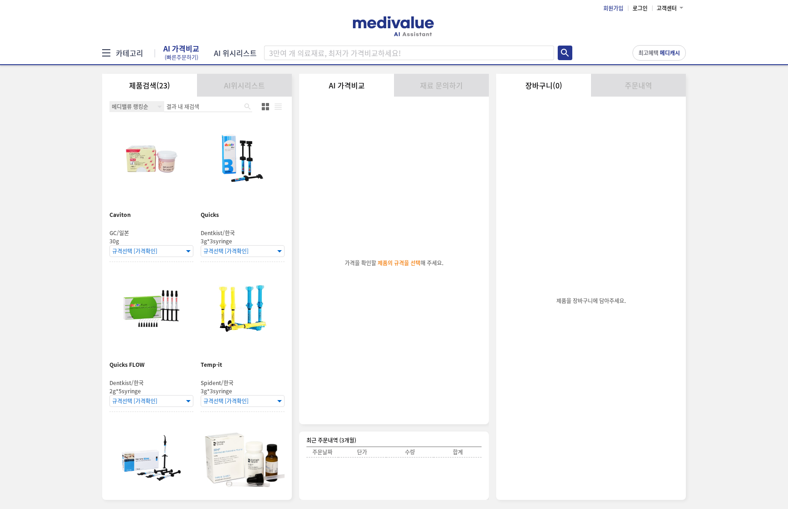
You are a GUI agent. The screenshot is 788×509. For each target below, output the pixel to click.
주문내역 (638, 85)
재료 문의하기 (441, 85)
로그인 (640, 8)
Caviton (120, 215)
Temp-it (211, 365)
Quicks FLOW (127, 365)
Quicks (210, 215)
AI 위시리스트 (235, 53)
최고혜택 (659, 53)
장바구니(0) (543, 85)
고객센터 (667, 8)
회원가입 (613, 8)
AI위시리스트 (244, 85)
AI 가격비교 (181, 53)
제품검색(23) (149, 85)
